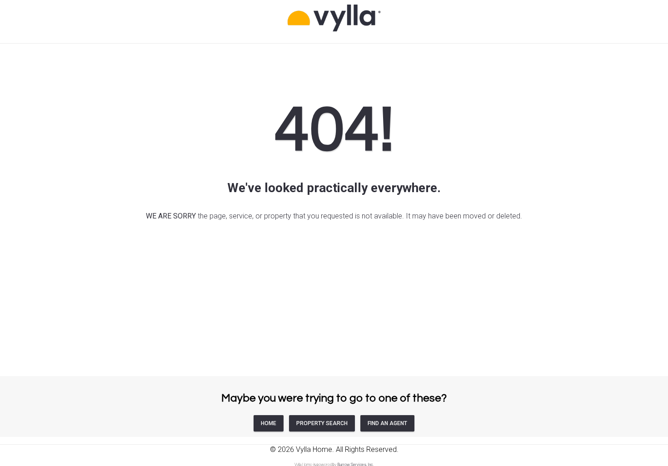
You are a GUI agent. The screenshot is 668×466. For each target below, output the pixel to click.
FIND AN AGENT (387, 423)
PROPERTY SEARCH (322, 423)
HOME (268, 423)
